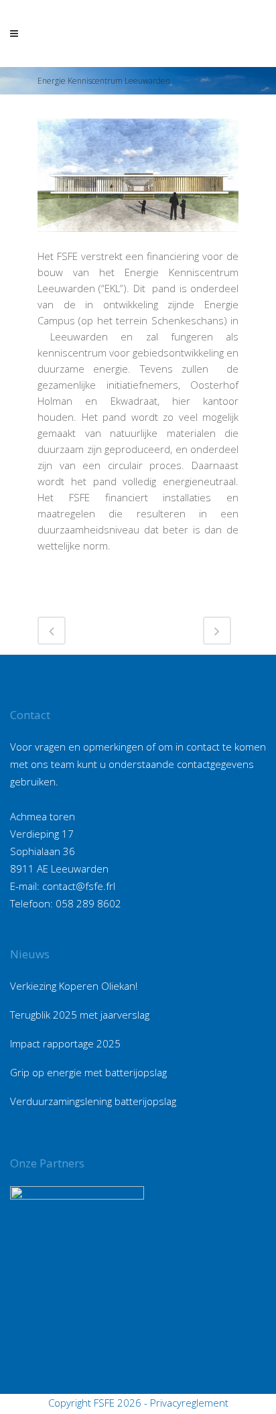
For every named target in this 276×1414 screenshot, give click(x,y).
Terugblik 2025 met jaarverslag (79, 1014)
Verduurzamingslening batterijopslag (93, 1101)
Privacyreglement (189, 1402)
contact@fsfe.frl (78, 886)
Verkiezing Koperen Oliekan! (73, 985)
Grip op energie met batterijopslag (88, 1072)
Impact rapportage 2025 (65, 1043)
